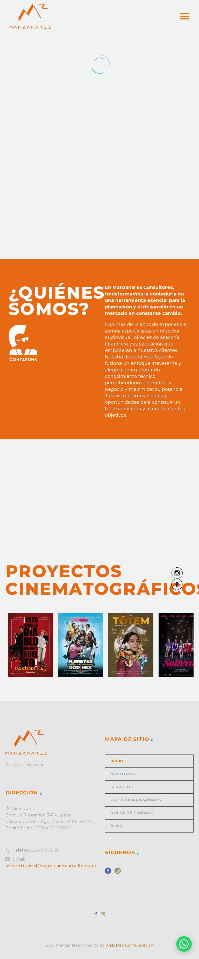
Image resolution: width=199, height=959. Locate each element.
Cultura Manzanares (135, 800)
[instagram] (118, 872)
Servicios (121, 787)
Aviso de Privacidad (25, 764)
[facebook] (108, 872)
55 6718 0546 (45, 850)
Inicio (117, 761)
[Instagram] (103, 914)
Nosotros (123, 774)
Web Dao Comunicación (129, 945)
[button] (184, 944)
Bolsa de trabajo (132, 812)
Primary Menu (184, 16)
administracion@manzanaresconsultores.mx (51, 865)
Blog (116, 825)
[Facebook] (96, 914)
